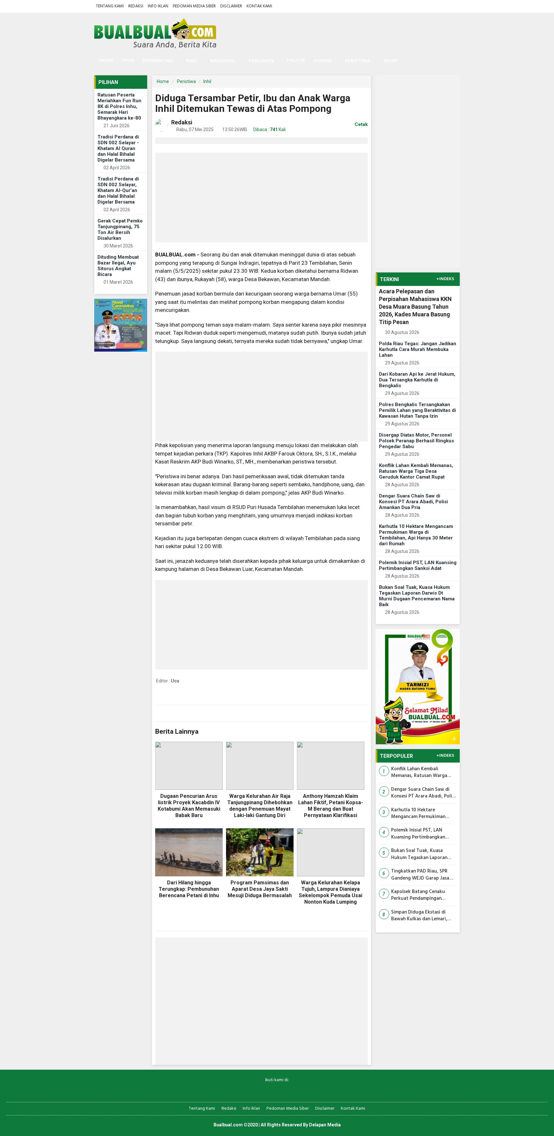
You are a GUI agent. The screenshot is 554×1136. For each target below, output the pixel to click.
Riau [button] (191, 61)
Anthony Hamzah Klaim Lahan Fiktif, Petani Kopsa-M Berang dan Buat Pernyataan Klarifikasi (330, 805)
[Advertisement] (261, 197)
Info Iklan (158, 6)
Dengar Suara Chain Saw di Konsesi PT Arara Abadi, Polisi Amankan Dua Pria (413, 501)
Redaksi (135, 6)
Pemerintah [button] (157, 61)
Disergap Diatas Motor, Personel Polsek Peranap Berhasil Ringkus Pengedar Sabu (416, 440)
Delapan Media (325, 1124)
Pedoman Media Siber (194, 6)
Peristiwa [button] (357, 61)
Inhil (207, 81)
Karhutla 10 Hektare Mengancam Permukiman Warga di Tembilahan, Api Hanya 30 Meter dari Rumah (416, 535)
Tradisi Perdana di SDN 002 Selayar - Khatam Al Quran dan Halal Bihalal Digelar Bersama (118, 148)
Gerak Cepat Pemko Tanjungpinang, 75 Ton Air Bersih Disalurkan (120, 229)
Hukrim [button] (322, 61)
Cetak (360, 124)
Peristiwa (186, 81)
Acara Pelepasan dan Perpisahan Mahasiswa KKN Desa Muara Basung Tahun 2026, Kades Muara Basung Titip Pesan (415, 306)
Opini (128, 60)
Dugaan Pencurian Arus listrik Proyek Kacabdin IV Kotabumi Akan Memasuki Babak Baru (189, 805)
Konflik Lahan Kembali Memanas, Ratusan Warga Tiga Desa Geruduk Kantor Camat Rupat (416, 471)
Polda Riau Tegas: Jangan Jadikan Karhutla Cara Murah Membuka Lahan (417, 349)
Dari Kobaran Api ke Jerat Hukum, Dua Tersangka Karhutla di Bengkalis (417, 379)
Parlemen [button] (260, 61)
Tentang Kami (110, 6)
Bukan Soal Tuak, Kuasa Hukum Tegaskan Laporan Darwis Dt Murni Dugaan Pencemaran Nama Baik (417, 595)
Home (105, 60)
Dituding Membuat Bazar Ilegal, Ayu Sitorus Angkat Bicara (118, 265)
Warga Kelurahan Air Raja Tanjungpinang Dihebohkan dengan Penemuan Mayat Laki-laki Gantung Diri (259, 805)
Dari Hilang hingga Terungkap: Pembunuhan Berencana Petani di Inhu (189, 889)
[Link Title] (255, 1090)
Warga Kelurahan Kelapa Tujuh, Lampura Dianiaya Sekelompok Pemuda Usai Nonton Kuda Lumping (330, 892)
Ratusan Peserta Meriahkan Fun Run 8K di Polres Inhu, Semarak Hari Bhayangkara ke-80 (119, 106)
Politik (296, 60)
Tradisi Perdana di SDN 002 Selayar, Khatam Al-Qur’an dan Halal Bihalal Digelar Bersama (118, 190)
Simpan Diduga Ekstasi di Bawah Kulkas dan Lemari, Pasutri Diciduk (419, 916)
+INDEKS (445, 279)
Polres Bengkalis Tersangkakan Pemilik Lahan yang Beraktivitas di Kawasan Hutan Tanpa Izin (417, 410)
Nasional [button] (222, 61)
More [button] (391, 61)
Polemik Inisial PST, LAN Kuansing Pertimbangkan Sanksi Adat (418, 565)
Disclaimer (231, 6)
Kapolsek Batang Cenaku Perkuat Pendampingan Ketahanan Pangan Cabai (418, 895)
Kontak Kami (259, 6)
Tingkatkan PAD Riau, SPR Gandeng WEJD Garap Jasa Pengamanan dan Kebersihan (422, 875)
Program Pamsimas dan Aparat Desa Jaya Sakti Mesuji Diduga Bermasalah (260, 889)
